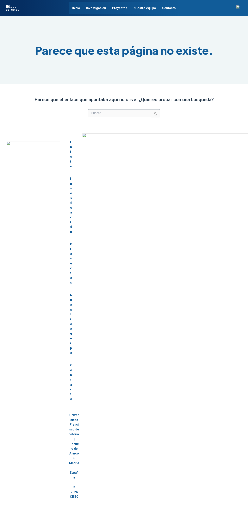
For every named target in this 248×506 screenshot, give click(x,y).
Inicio (76, 8)
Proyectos (119, 8)
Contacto (169, 8)
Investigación (96, 8)
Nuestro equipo (144, 8)
